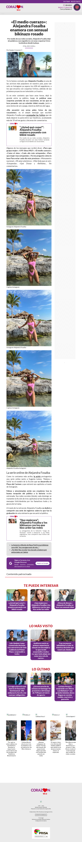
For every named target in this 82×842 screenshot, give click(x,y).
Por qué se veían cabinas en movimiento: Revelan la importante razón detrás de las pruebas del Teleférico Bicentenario (11, 748)
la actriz (37, 476)
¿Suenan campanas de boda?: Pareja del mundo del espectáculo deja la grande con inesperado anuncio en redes (41, 748)
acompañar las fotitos (35, 115)
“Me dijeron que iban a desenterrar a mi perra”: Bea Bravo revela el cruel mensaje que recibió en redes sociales (70, 748)
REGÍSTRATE (75, 1)
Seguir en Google (42, 563)
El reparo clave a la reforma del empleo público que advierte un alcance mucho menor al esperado (56, 747)
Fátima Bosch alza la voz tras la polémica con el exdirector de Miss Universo (26, 745)
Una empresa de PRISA (41, 831)
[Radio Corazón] (15, 8)
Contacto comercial (41, 814)
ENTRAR (66, 1)
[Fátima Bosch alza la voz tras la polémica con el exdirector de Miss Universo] (26, 730)
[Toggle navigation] (3, 13)
